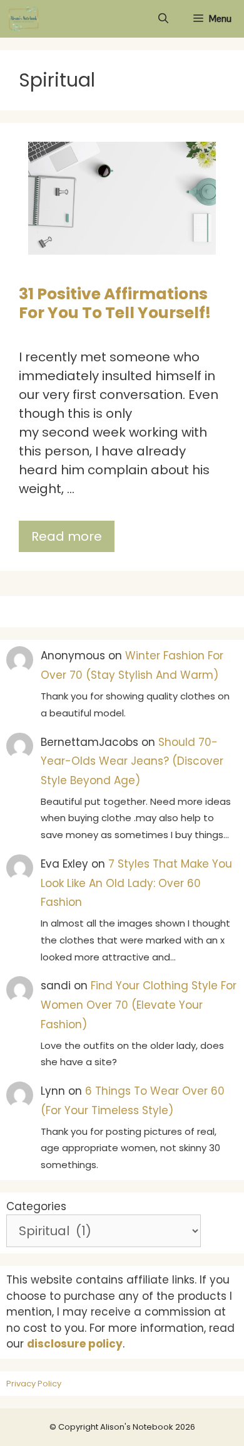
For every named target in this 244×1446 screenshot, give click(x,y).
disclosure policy (75, 1343)
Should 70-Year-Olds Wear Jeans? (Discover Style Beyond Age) (132, 761)
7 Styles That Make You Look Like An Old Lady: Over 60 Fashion (136, 883)
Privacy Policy (33, 1384)
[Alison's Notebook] (23, 19)
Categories (36, 1206)
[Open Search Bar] (163, 19)
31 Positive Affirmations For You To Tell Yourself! (115, 303)
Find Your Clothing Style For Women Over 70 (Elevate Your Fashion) (138, 1004)
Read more (66, 536)
